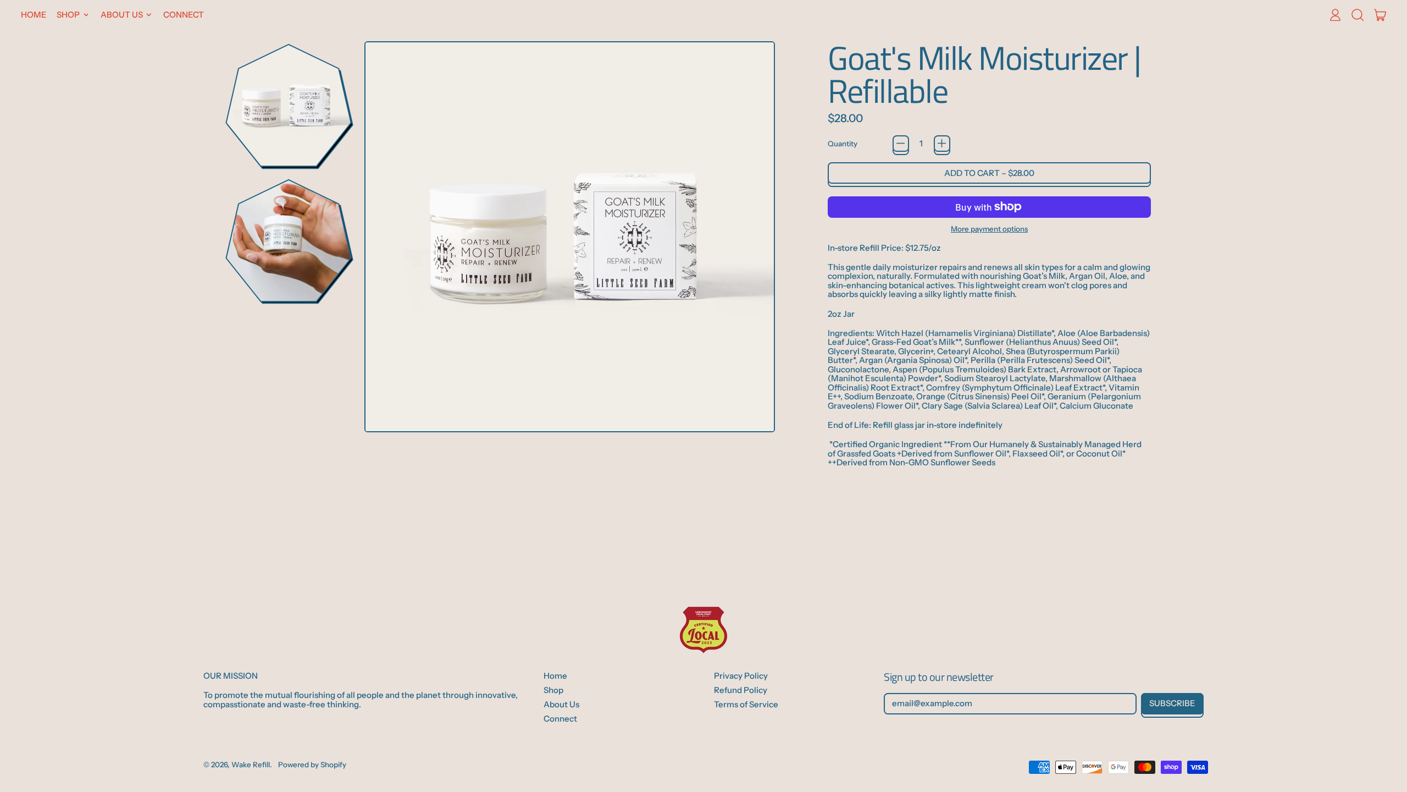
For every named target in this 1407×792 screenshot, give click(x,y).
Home (34, 14)
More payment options (989, 229)
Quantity (842, 144)
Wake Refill (250, 764)
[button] (1357, 15)
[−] (901, 143)
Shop (553, 690)
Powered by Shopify (312, 764)
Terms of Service (746, 704)
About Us (561, 704)
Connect (183, 14)
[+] (942, 143)
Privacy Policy (741, 675)
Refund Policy (740, 690)
